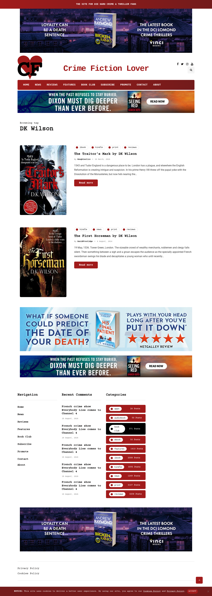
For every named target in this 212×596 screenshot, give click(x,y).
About (157, 84)
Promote (125, 84)
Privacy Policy (28, 568)
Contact (142, 84)
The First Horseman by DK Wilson (105, 236)
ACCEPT (192, 591)
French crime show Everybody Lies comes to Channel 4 (81, 410)
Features (69, 84)
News (38, 84)
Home (26, 84)
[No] (208, 591)
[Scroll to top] (199, 580)
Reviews (52, 84)
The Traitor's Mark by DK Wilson (105, 154)
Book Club (88, 84)
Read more (86, 183)
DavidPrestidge (85, 241)
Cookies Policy (28, 573)
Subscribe (108, 84)
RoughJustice (83, 159)
